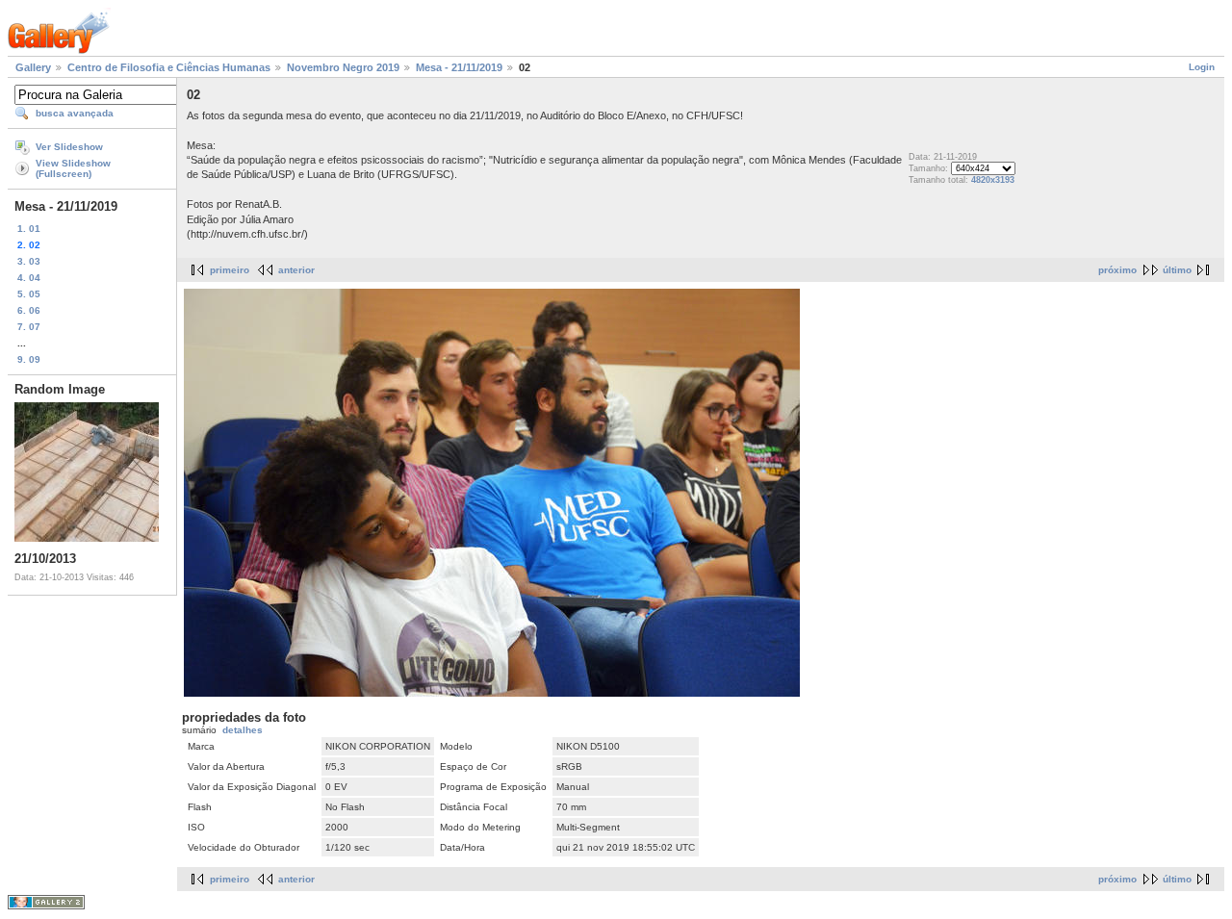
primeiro (229, 270)
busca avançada (75, 113)
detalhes (242, 730)
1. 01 (28, 228)
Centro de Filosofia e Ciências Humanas (168, 67)
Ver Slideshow (69, 146)
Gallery (33, 67)
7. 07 (28, 326)
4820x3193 (992, 180)
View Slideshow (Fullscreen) (73, 168)
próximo (1117, 270)
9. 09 (28, 359)
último (1177, 270)
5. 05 (28, 294)
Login (1202, 67)
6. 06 (28, 310)
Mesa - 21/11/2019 (459, 67)
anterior (296, 270)
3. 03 (28, 261)
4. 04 (28, 277)
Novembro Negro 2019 (343, 67)
